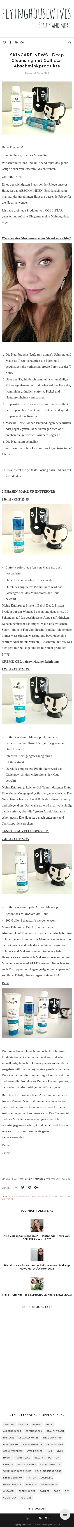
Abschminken (20, 1196)
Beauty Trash (55, 1431)
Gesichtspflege (13, 1451)
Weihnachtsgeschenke (17, 1471)
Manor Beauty (12, 1484)
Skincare (8, 1424)
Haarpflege (23, 1458)
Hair (49, 1451)
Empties (23, 1424)
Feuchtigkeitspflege (48, 1471)
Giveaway (9, 1491)
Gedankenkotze (28, 1438)
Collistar (37, 1196)
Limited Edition (13, 1478)
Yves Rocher (35, 1451)
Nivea (60, 1451)
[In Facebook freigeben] (16, 1187)
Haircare (8, 1438)
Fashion (8, 1464)
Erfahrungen (34, 1431)
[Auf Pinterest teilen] (30, 1187)
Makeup (37, 1424)
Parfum (31, 1478)
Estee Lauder (55, 1444)
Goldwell (47, 1478)
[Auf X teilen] (23, 1187)
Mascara (31, 1484)
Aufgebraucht (12, 1431)
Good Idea (9, 1498)
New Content (54, 1196)
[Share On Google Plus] (36, 1187)
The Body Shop (52, 1438)
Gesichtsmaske (26, 1464)
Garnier (45, 1491)
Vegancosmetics (50, 1464)
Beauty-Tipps (42, 1458)
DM (57, 1458)
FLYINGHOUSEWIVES (33, 1524)
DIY (67, 1491)
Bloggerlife (10, 1444)
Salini (57, 1524)
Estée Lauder (27, 1491)
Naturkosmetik (32, 1444)
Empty (50, 1424)
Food (57, 1491)
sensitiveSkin (48, 1484)
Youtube (25, 1498)
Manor (7, 1458)
